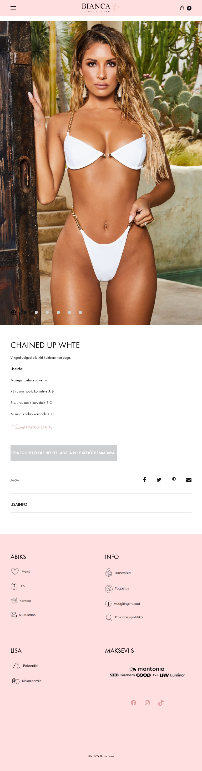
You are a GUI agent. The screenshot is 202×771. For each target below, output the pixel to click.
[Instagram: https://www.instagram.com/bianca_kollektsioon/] (147, 703)
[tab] (19, 505)
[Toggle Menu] (13, 8)
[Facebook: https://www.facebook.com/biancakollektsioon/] (133, 703)
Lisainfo (19, 504)
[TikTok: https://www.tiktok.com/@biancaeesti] (161, 703)
